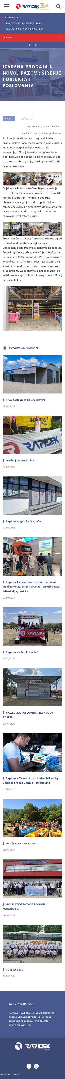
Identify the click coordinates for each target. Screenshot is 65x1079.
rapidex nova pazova (38, 127)
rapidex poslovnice (51, 134)
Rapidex (56, 127)
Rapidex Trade (29, 134)
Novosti (9, 119)
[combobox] (32, 38)
